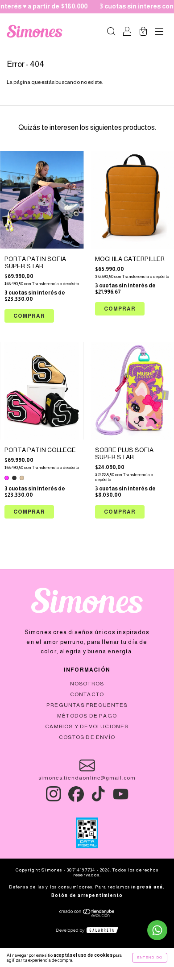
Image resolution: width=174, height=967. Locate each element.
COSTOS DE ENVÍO (87, 737)
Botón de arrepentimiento (87, 895)
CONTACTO (87, 694)
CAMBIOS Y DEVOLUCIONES (86, 726)
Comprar (29, 512)
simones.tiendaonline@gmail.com (87, 778)
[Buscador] (111, 32)
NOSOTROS (87, 684)
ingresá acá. (148, 886)
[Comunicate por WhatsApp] (157, 930)
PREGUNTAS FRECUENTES (87, 705)
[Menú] (159, 32)
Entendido (149, 957)
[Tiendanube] (87, 915)
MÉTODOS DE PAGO (87, 716)
